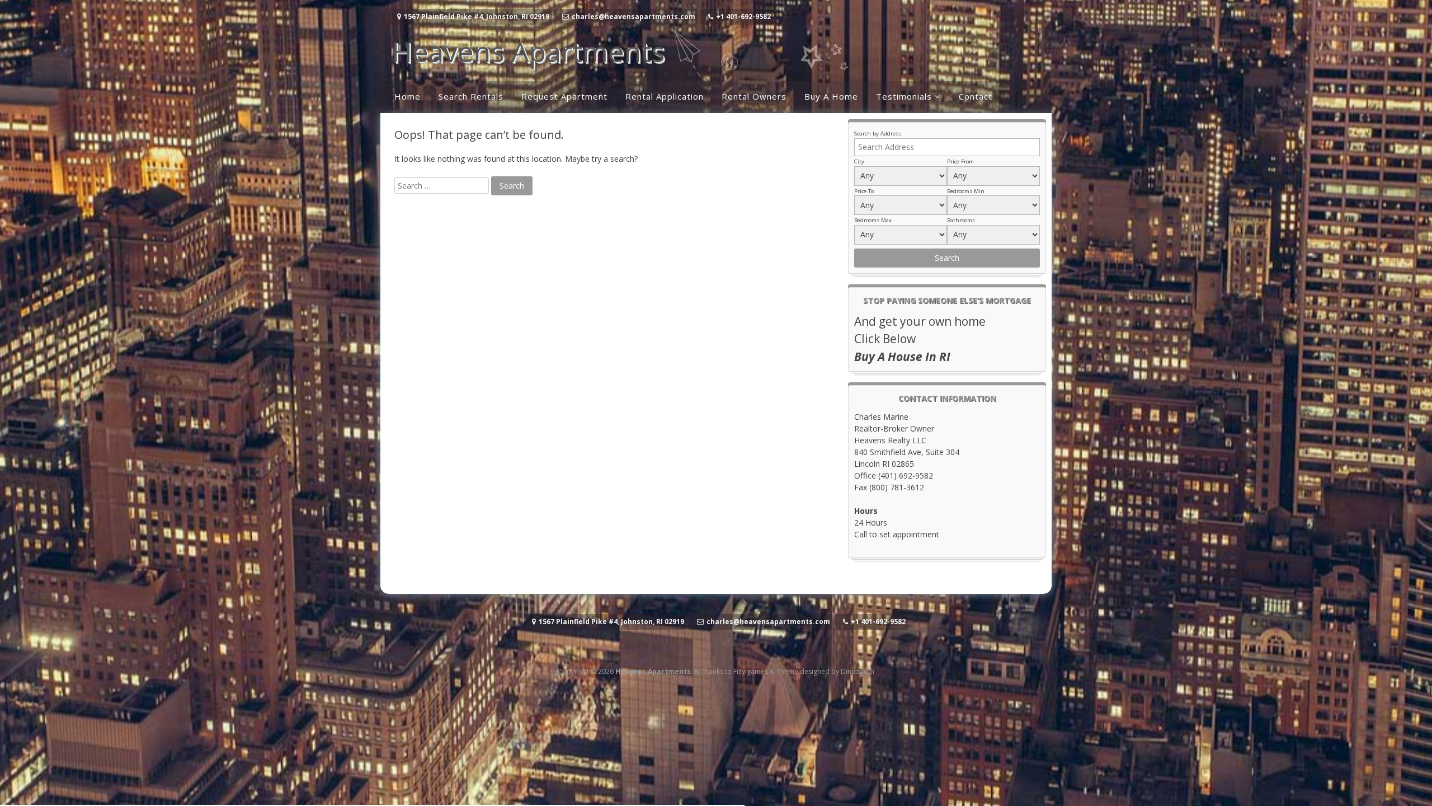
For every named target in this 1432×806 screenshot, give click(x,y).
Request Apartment (564, 96)
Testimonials (904, 96)
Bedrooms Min (965, 191)
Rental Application (664, 96)
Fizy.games (750, 671)
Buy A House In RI (902, 356)
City (859, 161)
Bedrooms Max (873, 220)
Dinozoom (857, 671)
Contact (975, 96)
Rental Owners (754, 96)
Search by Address (877, 133)
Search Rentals (471, 96)
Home (407, 96)
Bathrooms (961, 220)
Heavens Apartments (528, 51)
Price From (960, 161)
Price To (864, 191)
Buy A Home (831, 96)
